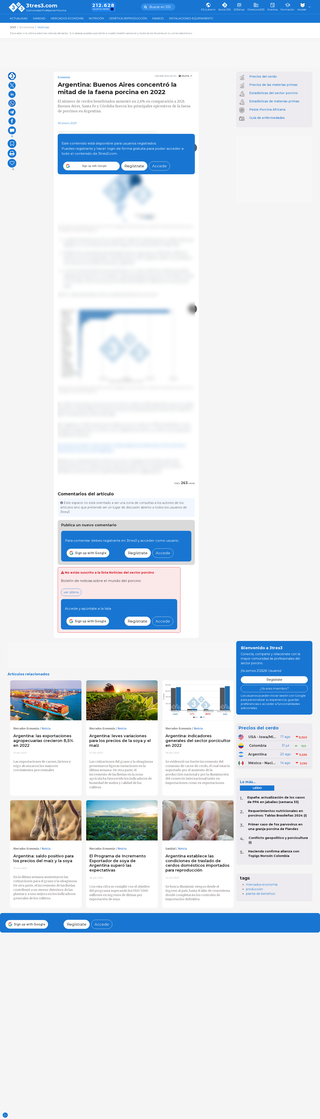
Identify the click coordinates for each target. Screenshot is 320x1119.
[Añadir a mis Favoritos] (12, 143)
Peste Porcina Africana (267, 109)
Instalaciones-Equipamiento (191, 18)
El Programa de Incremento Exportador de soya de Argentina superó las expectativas (117, 863)
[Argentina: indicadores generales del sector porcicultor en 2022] (198, 700)
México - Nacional (262, 763)
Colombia (257, 746)
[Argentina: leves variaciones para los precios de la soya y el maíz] (122, 700)
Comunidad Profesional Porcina (46, 10)
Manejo (158, 18)
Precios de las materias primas (273, 85)
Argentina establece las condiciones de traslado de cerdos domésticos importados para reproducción (197, 863)
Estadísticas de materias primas (274, 101)
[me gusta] (12, 163)
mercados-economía (262, 885)
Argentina (257, 754)
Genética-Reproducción (128, 18)
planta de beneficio (260, 894)
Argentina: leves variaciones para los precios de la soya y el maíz (120, 740)
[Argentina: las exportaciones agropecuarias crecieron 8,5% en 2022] (46, 700)
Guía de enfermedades (267, 118)
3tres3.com (41, 5)
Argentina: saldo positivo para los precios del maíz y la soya (43, 858)
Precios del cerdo (263, 76)
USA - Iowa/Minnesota (262, 737)
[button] (91, 166)
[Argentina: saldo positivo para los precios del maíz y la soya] (46, 820)
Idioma (185, 76)
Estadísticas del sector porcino (273, 93)
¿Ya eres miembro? (274, 689)
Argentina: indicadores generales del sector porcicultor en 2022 (198, 740)
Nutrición (96, 18)
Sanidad (39, 18)
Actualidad (19, 18)
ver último (71, 592)
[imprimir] (12, 153)
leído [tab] (257, 788)
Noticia (46, 728)
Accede (159, 166)
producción (254, 889)
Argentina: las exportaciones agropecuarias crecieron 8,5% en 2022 (43, 740)
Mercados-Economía (67, 18)
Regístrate (134, 166)
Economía (64, 77)
